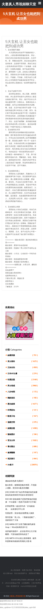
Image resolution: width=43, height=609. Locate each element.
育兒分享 (23, 440)
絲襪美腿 (23, 355)
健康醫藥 (23, 452)
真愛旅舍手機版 (34, 573)
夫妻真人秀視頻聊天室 (17, 596)
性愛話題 (23, 379)
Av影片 (23, 465)
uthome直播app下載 (12, 583)
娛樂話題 (23, 428)
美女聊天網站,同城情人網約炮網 (22, 580)
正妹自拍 (23, 367)
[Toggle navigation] (39, 3)
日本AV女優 (23, 373)
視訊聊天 (23, 459)
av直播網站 (26, 583)
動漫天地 (23, 416)
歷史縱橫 (23, 404)
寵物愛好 (23, 434)
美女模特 (23, 361)
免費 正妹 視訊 (27, 570)
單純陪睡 (37, 570)
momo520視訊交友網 (28, 586)
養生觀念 (23, 446)
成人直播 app (8, 573)
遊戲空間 (23, 422)
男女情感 (23, 386)
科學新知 (23, 410)
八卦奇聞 (23, 392)
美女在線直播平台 (20, 573)
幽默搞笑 (23, 398)
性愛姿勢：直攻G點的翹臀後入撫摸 (19, 513)
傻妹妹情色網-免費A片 (14, 481)
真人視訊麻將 (15, 570)
